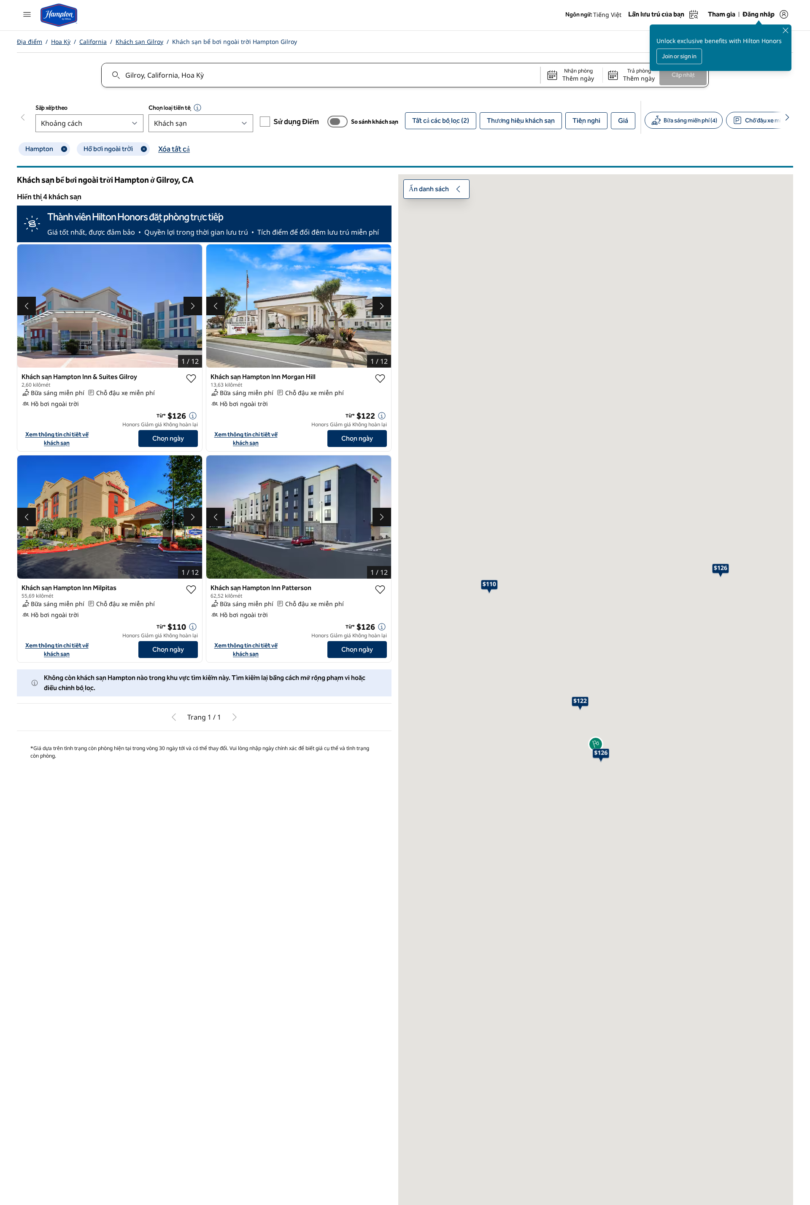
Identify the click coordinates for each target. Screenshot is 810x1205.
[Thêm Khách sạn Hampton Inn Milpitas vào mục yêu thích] (191, 589)
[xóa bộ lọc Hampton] (64, 149)
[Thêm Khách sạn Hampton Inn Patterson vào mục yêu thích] (380, 589)
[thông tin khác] (193, 416)
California (93, 42)
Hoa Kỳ (60, 42)
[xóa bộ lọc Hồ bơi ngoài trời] (144, 149)
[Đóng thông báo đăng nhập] (785, 30)
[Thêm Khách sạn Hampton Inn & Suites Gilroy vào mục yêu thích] (191, 378)
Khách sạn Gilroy (139, 42)
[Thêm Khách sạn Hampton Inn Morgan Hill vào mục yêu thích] (380, 378)
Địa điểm (29, 42)
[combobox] (320, 75)
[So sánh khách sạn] (337, 121)
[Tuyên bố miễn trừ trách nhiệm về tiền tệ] (197, 108)
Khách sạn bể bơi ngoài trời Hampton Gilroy (234, 42)
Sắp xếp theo (51, 107)
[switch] (337, 121)
